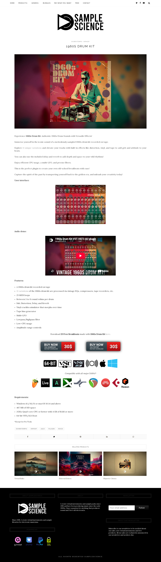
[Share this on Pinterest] (80, 436)
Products (22, 3)
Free (77, 3)
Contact (86, 3)
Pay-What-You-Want (62, 3)
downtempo (76, 41)
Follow (142, 508)
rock (60, 429)
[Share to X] (54, 436)
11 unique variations (32, 148)
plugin (52, 429)
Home (12, 3)
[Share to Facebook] (27, 436)
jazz (43, 429)
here (108, 334)
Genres (35, 3)
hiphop (87, 41)
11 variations (22, 291)
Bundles (46, 3)
